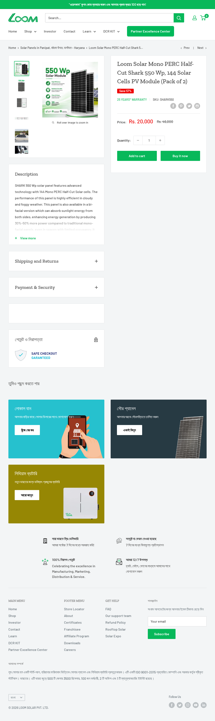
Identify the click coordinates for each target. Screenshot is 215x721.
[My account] (195, 18)
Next (200, 48)
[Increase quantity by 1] (160, 140)
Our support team (118, 616)
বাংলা (13, 697)
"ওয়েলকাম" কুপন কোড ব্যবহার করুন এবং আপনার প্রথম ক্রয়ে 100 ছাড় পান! (107, 4)
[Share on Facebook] (173, 105)
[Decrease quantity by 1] (138, 140)
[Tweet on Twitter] (189, 105)
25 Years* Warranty (132, 99)
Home (12, 31)
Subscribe (161, 634)
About (68, 616)
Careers (70, 650)
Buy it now (180, 156)
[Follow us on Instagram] (188, 705)
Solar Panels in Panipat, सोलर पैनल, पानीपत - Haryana (52, 48)
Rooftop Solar (115, 629)
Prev (187, 48)
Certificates (73, 622)
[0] (203, 17)
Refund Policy (115, 622)
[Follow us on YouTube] (196, 705)
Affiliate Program (76, 636)
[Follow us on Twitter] (180, 705)
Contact (69, 31)
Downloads (72, 643)
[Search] (179, 17)
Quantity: (124, 140)
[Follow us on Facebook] (172, 705)
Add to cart (137, 156)
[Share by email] (197, 105)
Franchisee (72, 629)
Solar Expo (113, 636)
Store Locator (74, 609)
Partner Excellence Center (150, 31)
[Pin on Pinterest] (181, 105)
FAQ (108, 609)
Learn (87, 31)
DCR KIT (109, 31)
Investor (50, 31)
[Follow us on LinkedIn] (204, 705)
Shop (28, 31)
